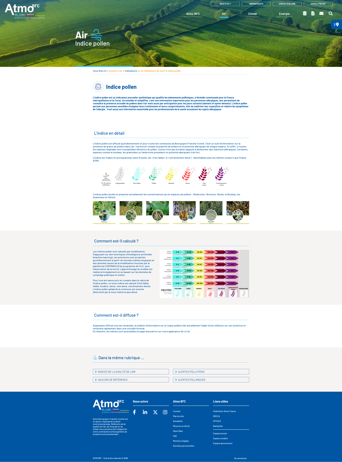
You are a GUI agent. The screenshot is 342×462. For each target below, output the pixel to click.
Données (305, 13)
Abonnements (256, 4)
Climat (252, 14)
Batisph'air (218, 426)
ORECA (216, 416)
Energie (284, 14)
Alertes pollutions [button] (191, 371)
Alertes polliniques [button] (191, 379)
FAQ (175, 436)
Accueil (113, 70)
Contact (321, 13)
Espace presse (318, 4)
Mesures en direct (181, 426)
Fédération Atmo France (224, 411)
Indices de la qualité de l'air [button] (116, 371)
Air (224, 14)
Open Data (178, 431)
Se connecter (240, 458)
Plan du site (178, 416)
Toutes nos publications (313, 13)
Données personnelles (183, 445)
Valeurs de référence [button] (112, 379)
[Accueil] (25, 11)
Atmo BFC (193, 14)
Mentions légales (181, 441)
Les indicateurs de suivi (152, 70)
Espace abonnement (222, 443)
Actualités (178, 421)
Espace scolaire (287, 4)
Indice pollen (174, 70)
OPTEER (217, 421)
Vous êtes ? (225, 4)
